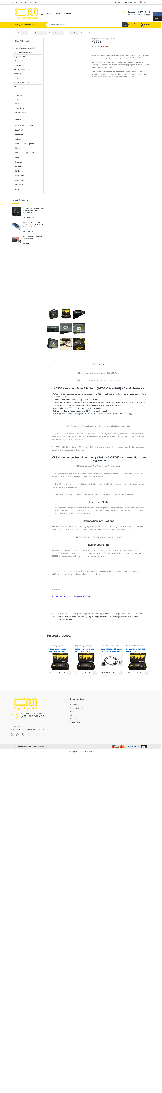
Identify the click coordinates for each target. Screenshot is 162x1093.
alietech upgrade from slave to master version (68, 617)
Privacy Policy (75, 722)
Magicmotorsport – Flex (24, 125)
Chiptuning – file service (22, 52)
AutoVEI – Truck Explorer (24, 144)
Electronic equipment (21, 69)
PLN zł (156, 14)
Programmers (40, 33)
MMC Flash (19, 180)
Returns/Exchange (77, 708)
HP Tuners (19, 167)
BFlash (17, 148)
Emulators (17, 74)
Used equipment (19, 112)
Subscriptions (18, 108)
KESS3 (130, 617)
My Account (132, 2)
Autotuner (19, 139)
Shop (119, 2)
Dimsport (18, 157)
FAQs (72, 711)
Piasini (17, 189)
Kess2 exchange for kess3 (118, 617)
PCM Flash (19, 185)
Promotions (52, 646)
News (15, 87)
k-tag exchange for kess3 (97, 617)
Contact (67, 13)
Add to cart (69, 673)
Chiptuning (58, 33)
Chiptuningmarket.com (22, 746)
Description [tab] (98, 364)
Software (16, 104)
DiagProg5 (19, 130)
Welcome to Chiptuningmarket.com (24, 2)
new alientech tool (68, 619)
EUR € (156, 19)
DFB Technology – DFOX (24, 153)
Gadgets (16, 78)
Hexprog (18, 162)
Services (16, 99)
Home (49, 13)
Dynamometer (18, 65)
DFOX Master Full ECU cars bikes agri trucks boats (70, 597)
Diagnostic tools (19, 57)
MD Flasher (19, 176)
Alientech (74, 33)
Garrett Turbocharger (21, 82)
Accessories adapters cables (110, 646)
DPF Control (17, 61)
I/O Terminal (19, 171)
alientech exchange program (131, 614)
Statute (73, 718)
